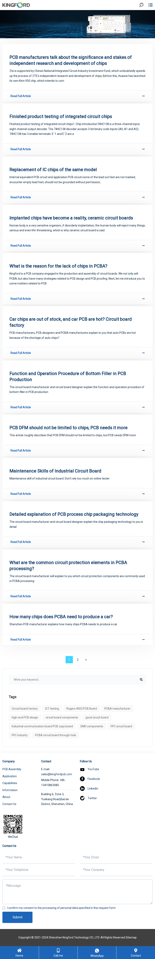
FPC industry (20, 735)
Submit (17, 917)
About (6, 797)
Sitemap (131, 937)
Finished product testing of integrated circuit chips (60, 116)
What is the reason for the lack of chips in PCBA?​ (58, 266)
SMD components (91, 726)
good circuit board (97, 717)
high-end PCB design (25, 717)
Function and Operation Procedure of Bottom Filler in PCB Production (67, 376)
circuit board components (62, 717)
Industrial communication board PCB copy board (42, 726)
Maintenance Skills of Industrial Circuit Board (55, 470)
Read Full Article (20, 96)
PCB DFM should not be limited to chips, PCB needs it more (68, 427)
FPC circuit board (121, 726)
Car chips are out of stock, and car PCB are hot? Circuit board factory (70, 322)
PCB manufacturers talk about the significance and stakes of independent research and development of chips (70, 60)
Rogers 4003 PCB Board (81, 708)
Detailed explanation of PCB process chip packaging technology (73, 514)
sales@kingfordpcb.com (56, 774)
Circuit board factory (25, 708)
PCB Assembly (11, 769)
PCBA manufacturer (117, 708)
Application (9, 776)
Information (10, 790)
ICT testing (52, 708)
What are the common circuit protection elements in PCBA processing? (68, 565)
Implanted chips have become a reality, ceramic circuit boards (71, 217)
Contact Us (9, 804)
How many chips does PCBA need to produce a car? (61, 616)
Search (145, 16)
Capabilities (9, 783)
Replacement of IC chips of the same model (53, 169)
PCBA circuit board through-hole (55, 735)
